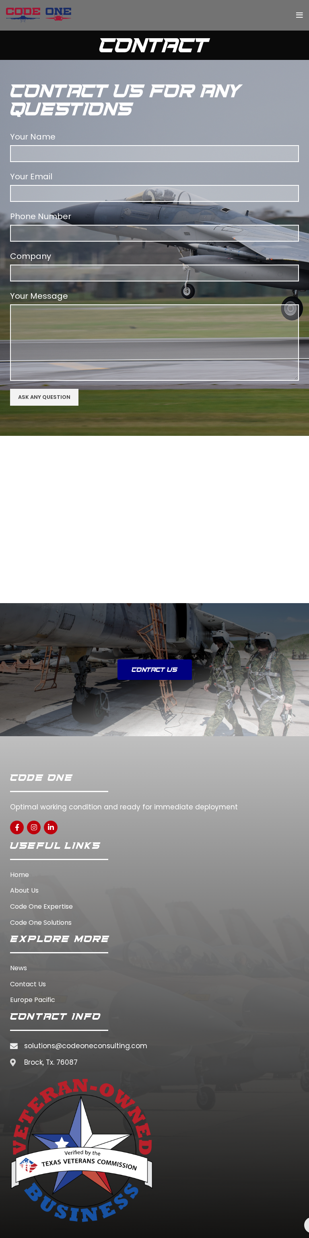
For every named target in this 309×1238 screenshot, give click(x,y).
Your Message (39, 296)
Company (30, 256)
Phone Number (40, 216)
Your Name (33, 136)
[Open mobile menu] (299, 15)
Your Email (31, 176)
